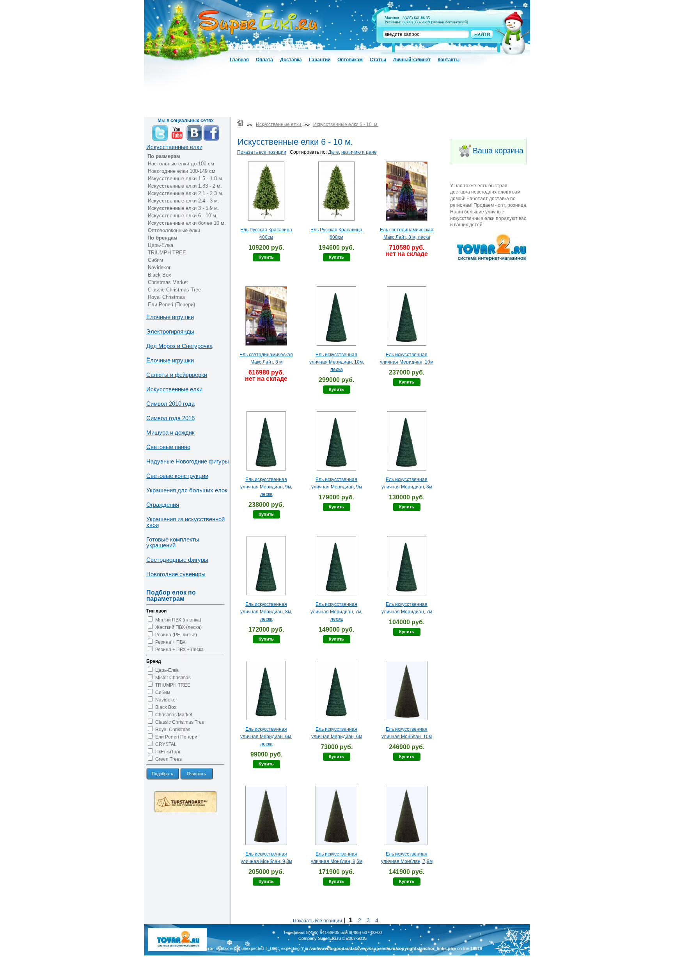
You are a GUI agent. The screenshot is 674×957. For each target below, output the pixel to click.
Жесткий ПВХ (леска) (178, 627)
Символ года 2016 (170, 418)
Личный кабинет (412, 59)
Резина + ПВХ (170, 642)
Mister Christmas (173, 677)
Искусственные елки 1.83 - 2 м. (185, 186)
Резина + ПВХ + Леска (179, 649)
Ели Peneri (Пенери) (171, 304)
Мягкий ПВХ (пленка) (178, 620)
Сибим (155, 260)
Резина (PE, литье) (176, 634)
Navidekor (159, 267)
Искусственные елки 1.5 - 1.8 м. (185, 178)
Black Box (159, 275)
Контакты (448, 59)
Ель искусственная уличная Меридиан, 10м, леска (336, 362)
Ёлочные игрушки (170, 317)
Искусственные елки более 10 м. (187, 223)
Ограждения (162, 504)
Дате (333, 152)
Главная (239, 59)
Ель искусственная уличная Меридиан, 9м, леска (266, 487)
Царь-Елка (160, 245)
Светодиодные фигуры (177, 559)
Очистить (196, 773)
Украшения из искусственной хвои (185, 522)
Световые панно (168, 447)
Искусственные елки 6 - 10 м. (183, 215)
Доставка (291, 59)
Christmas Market (168, 282)
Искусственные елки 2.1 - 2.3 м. (185, 193)
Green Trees (168, 759)
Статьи (378, 59)
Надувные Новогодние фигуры (187, 461)
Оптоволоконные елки (174, 230)
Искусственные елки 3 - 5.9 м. (183, 208)
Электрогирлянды (170, 331)
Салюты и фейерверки (176, 374)
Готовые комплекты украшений (172, 542)
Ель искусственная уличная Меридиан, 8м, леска (266, 612)
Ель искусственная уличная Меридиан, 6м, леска (266, 736)
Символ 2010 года (170, 403)
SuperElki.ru (329, 938)
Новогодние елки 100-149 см (181, 171)
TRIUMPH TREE (167, 253)
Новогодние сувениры (176, 574)
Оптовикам (350, 59)
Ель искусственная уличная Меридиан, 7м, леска (336, 612)
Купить (266, 257)
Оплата (264, 59)
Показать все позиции (261, 152)
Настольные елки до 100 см (181, 164)
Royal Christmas (166, 297)
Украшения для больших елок (186, 490)
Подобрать (162, 773)
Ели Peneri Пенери (176, 737)
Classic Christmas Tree (174, 290)
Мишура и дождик (170, 432)
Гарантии (319, 59)
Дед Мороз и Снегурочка (179, 346)
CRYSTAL (166, 744)
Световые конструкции (177, 475)
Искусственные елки (174, 147)
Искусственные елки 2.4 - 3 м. (183, 201)
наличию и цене (359, 152)
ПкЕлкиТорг (168, 752)
